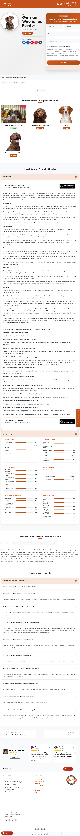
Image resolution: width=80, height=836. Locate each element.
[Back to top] (75, 768)
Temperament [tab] (20, 543)
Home (2, 77)
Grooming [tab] (52, 543)
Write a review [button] (15, 757)
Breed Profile (14, 83)
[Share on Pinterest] (32, 42)
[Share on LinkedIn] (28, 42)
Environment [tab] (32, 543)
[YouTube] (12, 820)
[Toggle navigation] (5, 4)
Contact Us (38, 788)
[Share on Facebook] (24, 42)
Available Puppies (40, 779)
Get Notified (40, 128)
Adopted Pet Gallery (40, 786)
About (4, 83)
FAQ (23, 83)
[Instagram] (9, 820)
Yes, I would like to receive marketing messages (59, 46)
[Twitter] (6, 820)
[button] (75, 754)
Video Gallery (38, 790)
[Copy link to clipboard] (40, 42)
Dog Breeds (9, 77)
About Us (37, 783)
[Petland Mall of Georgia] (9, 4)
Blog (36, 792)
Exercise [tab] (42, 543)
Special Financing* (40, 781)
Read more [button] (57, 760)
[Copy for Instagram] (36, 42)
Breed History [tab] (7, 543)
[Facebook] (15, 820)
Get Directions (10, 792)
